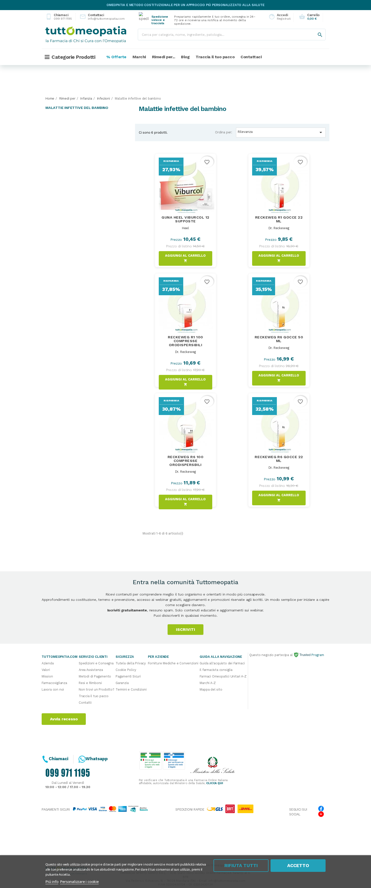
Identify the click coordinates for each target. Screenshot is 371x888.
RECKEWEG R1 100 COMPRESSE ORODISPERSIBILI (185, 341)
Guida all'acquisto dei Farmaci (222, 663)
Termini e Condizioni (131, 689)
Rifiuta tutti (241, 865)
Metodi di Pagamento (95, 676)
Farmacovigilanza (54, 683)
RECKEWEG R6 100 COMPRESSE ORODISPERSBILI (185, 461)
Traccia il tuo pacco (94, 696)
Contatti (85, 702)
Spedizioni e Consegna (96, 663)
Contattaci (98, 16)
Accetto (298, 865)
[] (315, 30)
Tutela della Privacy (131, 663)
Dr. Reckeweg (279, 228)
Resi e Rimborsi (90, 683)
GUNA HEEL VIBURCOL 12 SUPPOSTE (185, 219)
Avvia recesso (63, 719)
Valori (46, 670)
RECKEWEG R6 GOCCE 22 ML (279, 459)
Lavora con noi (53, 689)
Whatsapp (97, 758)
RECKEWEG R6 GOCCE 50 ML (279, 339)
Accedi (278, 16)
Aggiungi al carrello (185, 258)
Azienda (48, 663)
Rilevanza (281, 132)
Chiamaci (58, 16)
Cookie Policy (126, 670)
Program (317, 655)
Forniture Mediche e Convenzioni (173, 663)
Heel (185, 228)
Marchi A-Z (208, 683)
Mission (47, 676)
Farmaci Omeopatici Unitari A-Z (223, 676)
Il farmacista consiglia (216, 670)
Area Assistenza (91, 670)
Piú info (51, 881)
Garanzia (122, 683)
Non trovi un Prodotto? (96, 689)
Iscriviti (185, 629)
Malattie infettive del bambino (76, 108)
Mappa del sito (211, 689)
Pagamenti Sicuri (128, 676)
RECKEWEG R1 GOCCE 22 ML (279, 219)
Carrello (309, 16)
